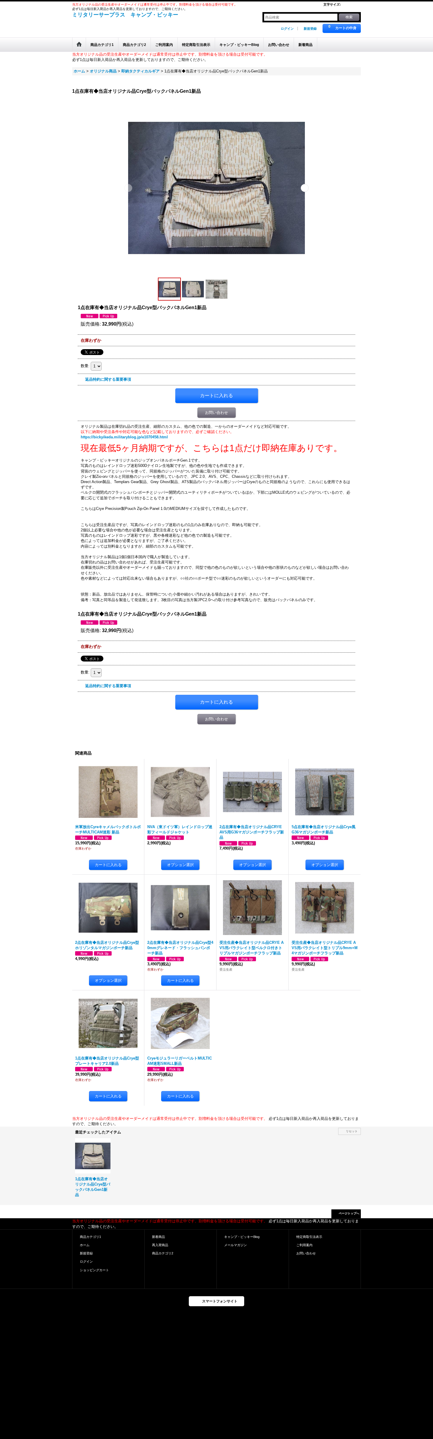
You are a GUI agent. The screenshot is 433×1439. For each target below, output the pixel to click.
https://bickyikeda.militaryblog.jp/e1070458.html (124, 437)
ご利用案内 (304, 1245)
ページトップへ (349, 1213)
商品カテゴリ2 (162, 1253)
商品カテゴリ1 (90, 1237)
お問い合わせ (216, 412)
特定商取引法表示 (309, 1237)
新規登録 (310, 28)
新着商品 (158, 1237)
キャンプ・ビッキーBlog (242, 1237)
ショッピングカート (94, 1270)
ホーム (85, 1245)
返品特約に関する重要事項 (108, 379)
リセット (352, 1131)
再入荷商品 (160, 1245)
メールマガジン (235, 1245)
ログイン (287, 28)
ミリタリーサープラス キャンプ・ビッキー (125, 15)
